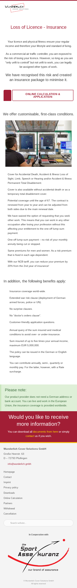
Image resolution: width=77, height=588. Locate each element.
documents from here (45, 431)
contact (30, 435)
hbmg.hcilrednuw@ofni (19, 464)
